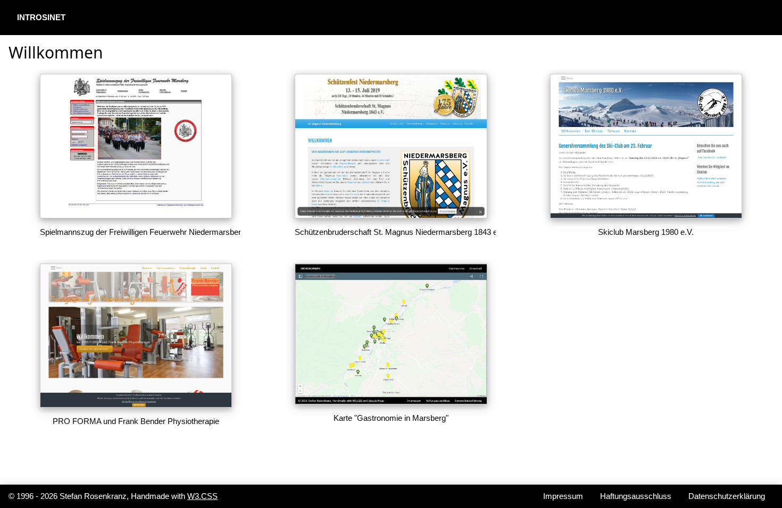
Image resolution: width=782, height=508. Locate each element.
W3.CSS (202, 496)
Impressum (563, 496)
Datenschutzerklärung (726, 496)
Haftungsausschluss (635, 496)
